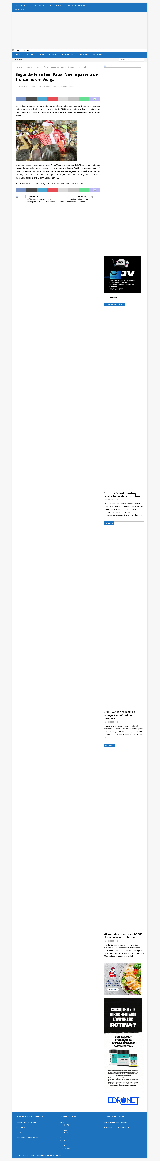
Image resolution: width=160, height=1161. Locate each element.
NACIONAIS (98, 55)
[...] (141, 515)
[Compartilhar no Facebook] (21, 99)
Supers (47, 86)
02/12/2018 (23, 86)
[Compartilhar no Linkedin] (42, 99)
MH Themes (57, 1155)
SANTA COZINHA (55, 5)
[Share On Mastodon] (95, 99)
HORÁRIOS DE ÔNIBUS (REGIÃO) (76, 5)
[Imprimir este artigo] (73, 99)
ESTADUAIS (83, 55)
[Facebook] (145, 5)
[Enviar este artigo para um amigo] (63, 99)
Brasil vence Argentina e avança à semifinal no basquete (119, 715)
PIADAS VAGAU (20, 10)
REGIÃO (52, 55)
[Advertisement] (80, 30)
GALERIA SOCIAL (39, 5)
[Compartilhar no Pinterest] (52, 99)
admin (32, 86)
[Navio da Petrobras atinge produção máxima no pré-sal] (124, 396)
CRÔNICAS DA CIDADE (22, 5)
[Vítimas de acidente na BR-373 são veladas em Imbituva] (124, 837)
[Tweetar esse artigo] (31, 99)
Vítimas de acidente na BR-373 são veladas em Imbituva (123, 935)
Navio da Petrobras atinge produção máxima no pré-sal (122, 494)
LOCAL (41, 55)
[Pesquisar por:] (131, 59)
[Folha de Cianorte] (20, 51)
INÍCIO (17, 55)
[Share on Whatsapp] (84, 99)
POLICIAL (29, 55)
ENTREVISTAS (67, 55)
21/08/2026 (110, 500)
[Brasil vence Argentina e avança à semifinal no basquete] (124, 615)
